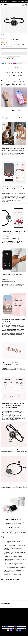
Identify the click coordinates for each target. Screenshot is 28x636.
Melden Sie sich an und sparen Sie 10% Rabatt (13, 623)
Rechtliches (13, 617)
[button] (4, 42)
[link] (4, 5)
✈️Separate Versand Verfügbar (14, 72)
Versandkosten (15, 39)
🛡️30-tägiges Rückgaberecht (14, 75)
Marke (13, 609)
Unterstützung (13, 613)
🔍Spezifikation (14, 67)
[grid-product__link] (6, 587)
